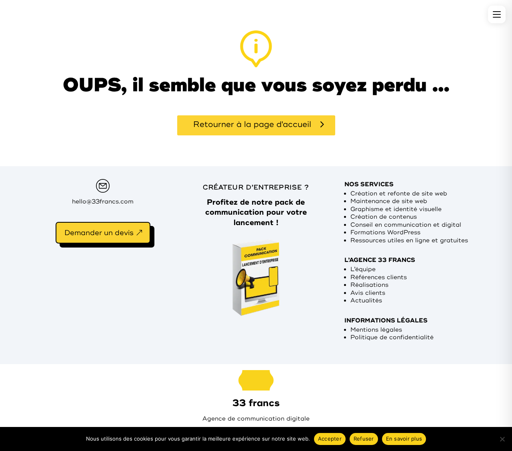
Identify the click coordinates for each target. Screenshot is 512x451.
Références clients (378, 277)
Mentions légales (376, 330)
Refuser (364, 438)
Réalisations (369, 285)
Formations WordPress (385, 232)
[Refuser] (502, 439)
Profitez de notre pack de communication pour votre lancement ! (256, 212)
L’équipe (363, 269)
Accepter (330, 438)
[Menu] (497, 14)
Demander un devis (99, 232)
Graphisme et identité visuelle (396, 209)
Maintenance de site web (388, 201)
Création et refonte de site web (398, 193)
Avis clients (367, 293)
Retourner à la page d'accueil (252, 124)
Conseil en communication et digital (405, 225)
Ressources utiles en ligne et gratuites (409, 240)
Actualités (366, 300)
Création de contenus (383, 217)
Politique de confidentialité (392, 337)
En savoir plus (404, 438)
